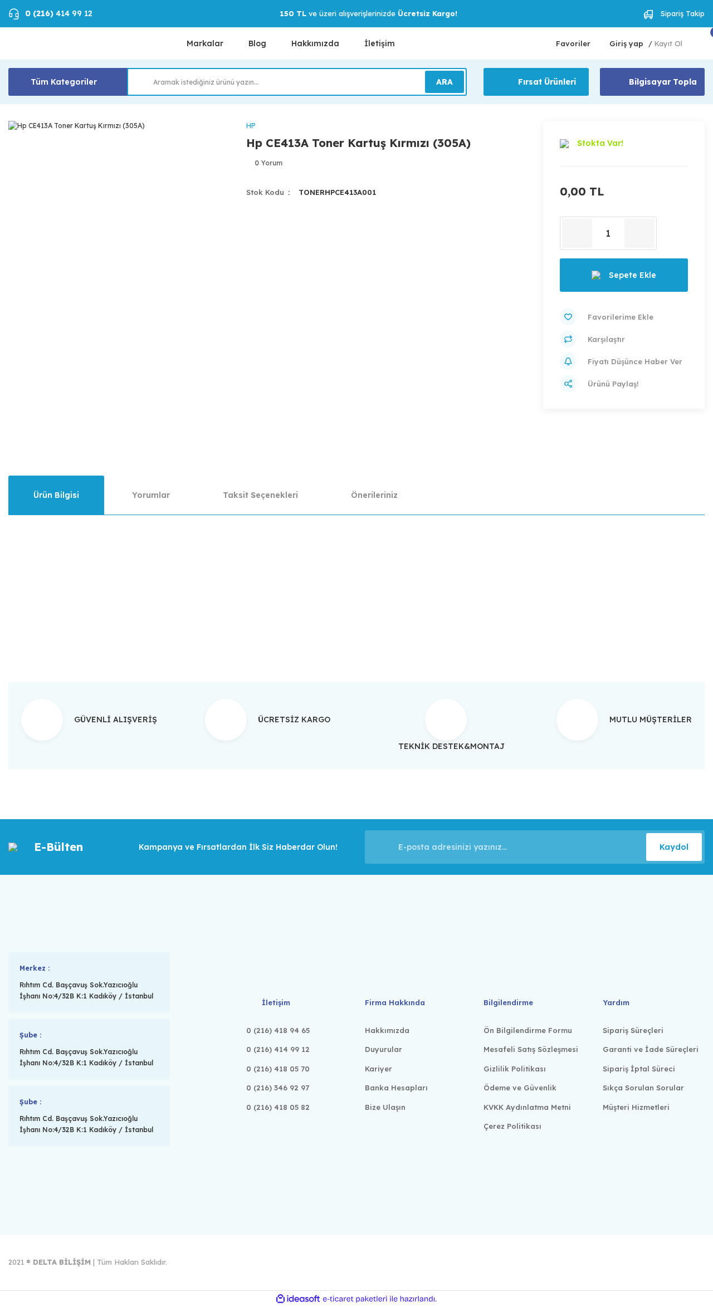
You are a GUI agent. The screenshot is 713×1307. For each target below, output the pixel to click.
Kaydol (674, 847)
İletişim (379, 43)
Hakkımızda (315, 43)
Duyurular (383, 1049)
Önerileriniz (374, 495)
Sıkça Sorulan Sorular (643, 1087)
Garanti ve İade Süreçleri (651, 1049)
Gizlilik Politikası (515, 1068)
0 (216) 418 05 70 (278, 1068)
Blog (257, 43)
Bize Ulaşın (385, 1107)
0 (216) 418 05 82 (278, 1107)
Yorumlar (151, 495)
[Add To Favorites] (624, 317)
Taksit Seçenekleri (260, 495)
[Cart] (703, 44)
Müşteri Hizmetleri (636, 1107)
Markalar (205, 43)
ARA (444, 82)
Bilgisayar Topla (663, 82)
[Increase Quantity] (639, 233)
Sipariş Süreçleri (633, 1030)
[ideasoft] (298, 1299)
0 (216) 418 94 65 (278, 1030)
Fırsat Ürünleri (547, 82)
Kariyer (378, 1068)
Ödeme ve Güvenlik (520, 1087)
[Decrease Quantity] (577, 233)
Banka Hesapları (396, 1087)
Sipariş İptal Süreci (639, 1068)
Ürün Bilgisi (56, 495)
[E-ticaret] (355, 1299)
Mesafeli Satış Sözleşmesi (531, 1049)
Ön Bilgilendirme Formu (528, 1030)
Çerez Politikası (512, 1126)
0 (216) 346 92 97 (277, 1087)
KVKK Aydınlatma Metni (527, 1107)
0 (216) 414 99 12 (278, 1049)
